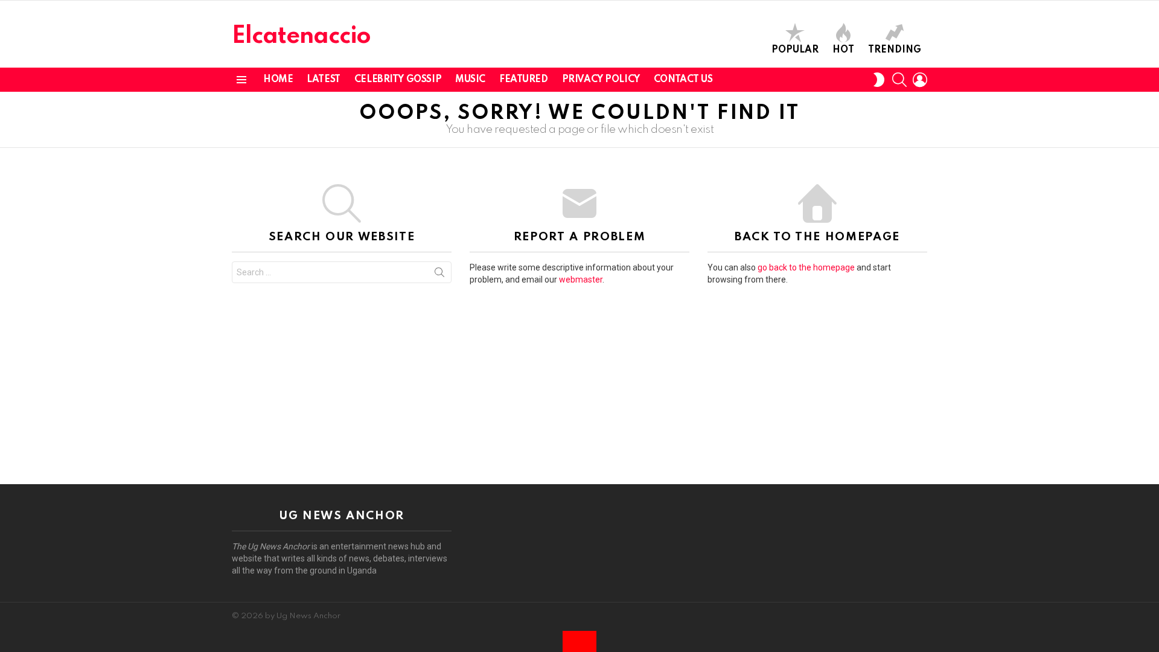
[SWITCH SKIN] (879, 80)
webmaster (580, 279)
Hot (843, 50)
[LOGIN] (920, 80)
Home (278, 80)
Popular (795, 50)
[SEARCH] (899, 80)
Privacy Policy (601, 80)
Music (470, 80)
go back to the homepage (806, 267)
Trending (894, 50)
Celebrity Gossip (397, 80)
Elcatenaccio (301, 36)
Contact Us (683, 80)
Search (439, 274)
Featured (523, 80)
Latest (323, 80)
